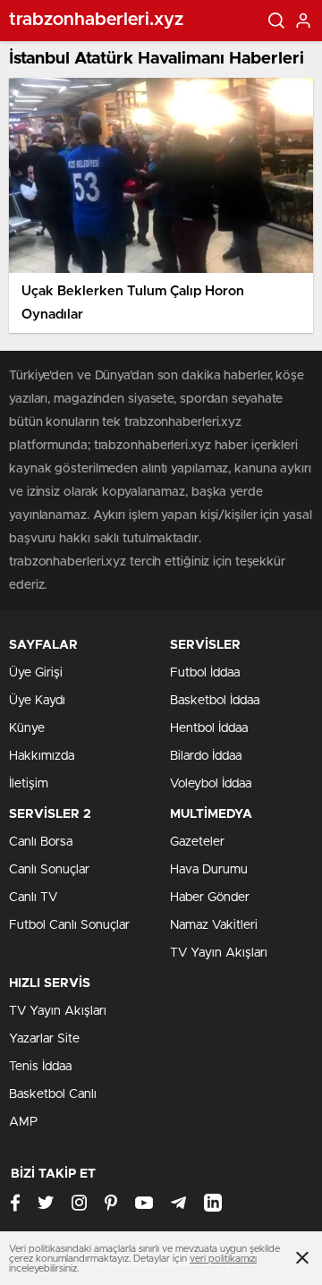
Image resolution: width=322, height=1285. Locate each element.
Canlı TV (33, 897)
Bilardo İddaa (206, 756)
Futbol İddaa (205, 673)
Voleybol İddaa (210, 784)
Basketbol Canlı (53, 1094)
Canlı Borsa (40, 842)
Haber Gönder (210, 897)
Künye (27, 728)
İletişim (28, 784)
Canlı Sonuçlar (49, 870)
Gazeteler (197, 842)
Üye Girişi (36, 673)
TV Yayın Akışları (218, 953)
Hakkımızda (41, 756)
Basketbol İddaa (214, 700)
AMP (23, 1122)
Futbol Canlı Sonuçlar (69, 925)
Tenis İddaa (40, 1066)
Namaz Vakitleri (214, 925)
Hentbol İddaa (209, 728)
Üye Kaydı (37, 700)
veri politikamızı (223, 1259)
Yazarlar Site (44, 1039)
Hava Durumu (209, 870)
